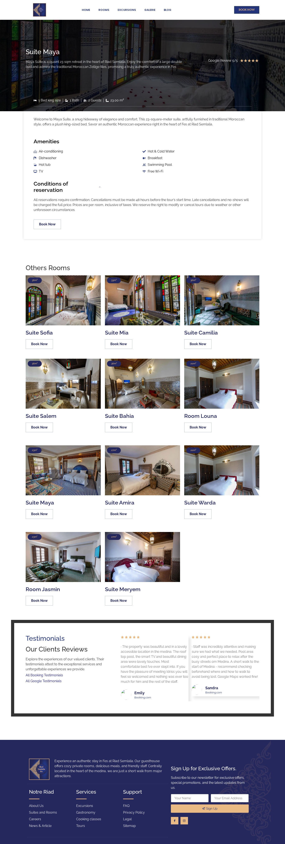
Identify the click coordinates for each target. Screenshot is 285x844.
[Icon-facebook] (174, 820)
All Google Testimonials (44, 681)
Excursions (127, 10)
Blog (167, 10)
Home (86, 10)
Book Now (47, 224)
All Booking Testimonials (45, 675)
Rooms (103, 10)
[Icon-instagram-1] (184, 820)
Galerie (149, 10)
